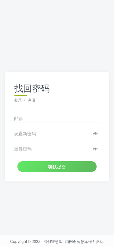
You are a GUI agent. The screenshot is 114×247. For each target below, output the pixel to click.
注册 (31, 100)
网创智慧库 (52, 241)
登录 (18, 100)
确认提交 (57, 166)
